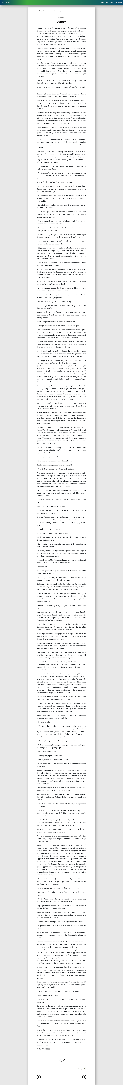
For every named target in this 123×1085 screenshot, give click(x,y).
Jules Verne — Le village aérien (111, 2)
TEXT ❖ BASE (6, 2)
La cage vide (58, 10)
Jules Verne (45, 10)
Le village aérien (52, 10)
